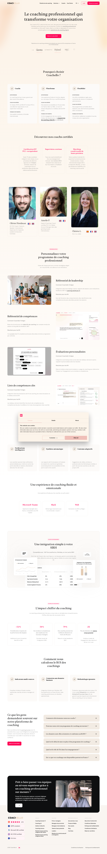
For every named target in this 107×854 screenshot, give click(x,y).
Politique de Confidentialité (92, 826)
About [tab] (77, 420)
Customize (52, 437)
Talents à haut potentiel (58, 828)
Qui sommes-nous (73, 821)
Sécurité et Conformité (91, 821)
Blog (69, 828)
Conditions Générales (90, 823)
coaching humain (26, 730)
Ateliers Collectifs (40, 826)
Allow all (76, 437)
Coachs (63, 3)
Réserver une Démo (90, 831)
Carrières (70, 831)
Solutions (56, 3)
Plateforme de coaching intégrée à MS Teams (41, 831)
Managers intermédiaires (58, 826)
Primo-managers (56, 821)
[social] (19, 847)
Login (84, 3)
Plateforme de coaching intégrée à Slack (41, 835)
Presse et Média (72, 823)
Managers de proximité (58, 823)
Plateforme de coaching (46, 3)
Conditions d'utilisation (91, 828)
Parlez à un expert (93, 3)
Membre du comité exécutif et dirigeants (59, 834)
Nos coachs (71, 826)
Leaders (54, 831)
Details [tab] (53, 420)
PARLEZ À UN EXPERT (52, 36)
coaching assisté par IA (73, 290)
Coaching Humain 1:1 (40, 821)
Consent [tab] (30, 420)
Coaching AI (38, 823)
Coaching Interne (39, 828)
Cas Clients (70, 3)
